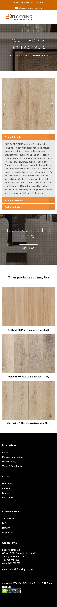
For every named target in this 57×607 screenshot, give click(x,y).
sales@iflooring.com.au (30, 7)
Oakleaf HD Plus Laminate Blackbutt (28, 330)
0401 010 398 (36, 2)
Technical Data (12, 206)
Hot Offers (7, 483)
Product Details (12, 136)
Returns (6, 527)
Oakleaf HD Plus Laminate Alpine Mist (28, 423)
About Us (6, 452)
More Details (35, 306)
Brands (5, 492)
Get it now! (28, 247)
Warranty (7, 532)
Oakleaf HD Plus (40, 55)
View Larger (21, 306)
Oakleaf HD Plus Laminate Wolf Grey (28, 376)
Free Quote (7, 497)
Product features (13, 200)
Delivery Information (12, 456)
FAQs (4, 523)
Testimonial (8, 518)
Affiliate (6, 488)
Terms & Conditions (12, 466)
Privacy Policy (9, 461)
